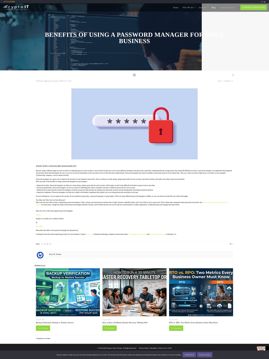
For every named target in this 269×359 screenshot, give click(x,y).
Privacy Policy (144, 348)
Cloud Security (141, 234)
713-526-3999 (10, 2)
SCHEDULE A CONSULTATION (253, 7)
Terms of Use (162, 348)
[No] (266, 355)
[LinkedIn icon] (264, 2)
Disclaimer (153, 348)
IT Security (131, 234)
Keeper (38, 215)
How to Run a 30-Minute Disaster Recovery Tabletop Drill (124, 323)
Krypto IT (89, 234)
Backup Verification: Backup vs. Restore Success (55, 323)
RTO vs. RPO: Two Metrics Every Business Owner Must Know (193, 323)
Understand (189, 355)
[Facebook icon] (262, 2)
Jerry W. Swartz (52, 81)
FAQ (170, 348)
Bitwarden (39, 226)
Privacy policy (204, 355)
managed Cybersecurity (157, 234)
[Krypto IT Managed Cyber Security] (16, 7)
